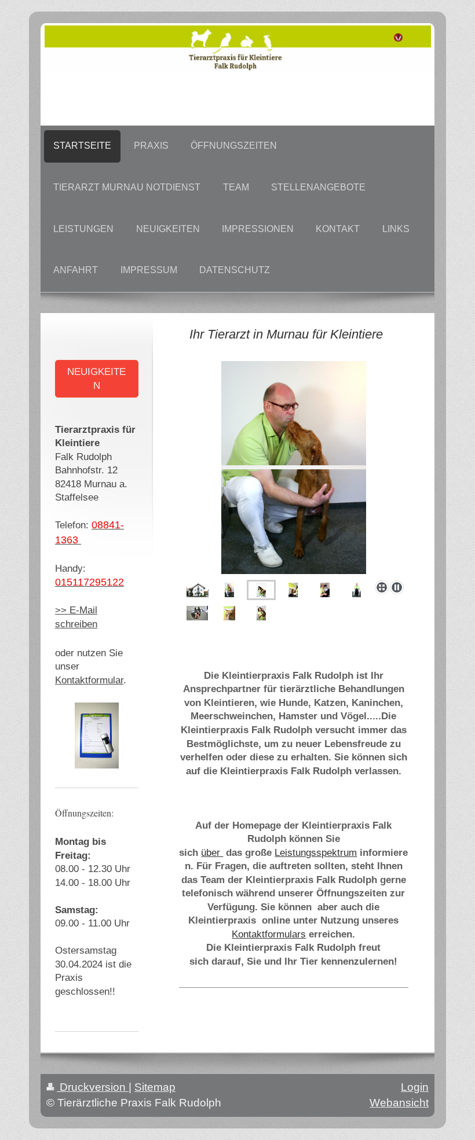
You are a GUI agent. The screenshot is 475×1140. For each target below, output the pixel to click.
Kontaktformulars (269, 934)
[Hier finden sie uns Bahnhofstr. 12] (198, 590)
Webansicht (399, 1103)
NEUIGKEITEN (96, 378)
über (212, 852)
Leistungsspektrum (316, 852)
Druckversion (93, 1087)
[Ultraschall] (325, 590)
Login (415, 1087)
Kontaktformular (89, 680)
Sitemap (155, 1087)
